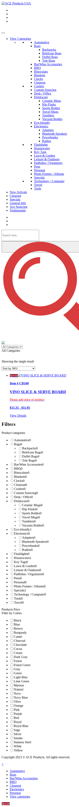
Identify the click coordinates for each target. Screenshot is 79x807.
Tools (37, 188)
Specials (39, 177)
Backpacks (49, 49)
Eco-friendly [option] (23, 529)
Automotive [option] (22, 440)
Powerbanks (50, 137)
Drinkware (41, 97)
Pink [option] (17, 709)
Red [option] (16, 718)
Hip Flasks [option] (29, 509)
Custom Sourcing (45, 90)
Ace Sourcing (18, 206)
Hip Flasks (49, 104)
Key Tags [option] (21, 562)
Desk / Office (42, 93)
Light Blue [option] (21, 677)
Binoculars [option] (21, 472)
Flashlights (41, 144)
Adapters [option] (28, 537)
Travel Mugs (50, 111)
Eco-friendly (42, 122)
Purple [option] (18, 713)
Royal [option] (17, 722)
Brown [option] (18, 628)
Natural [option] (18, 689)
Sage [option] (17, 730)
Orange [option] (18, 705)
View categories (20, 796)
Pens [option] (18, 578)
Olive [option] (17, 701)
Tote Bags (48, 60)
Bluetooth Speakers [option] (35, 541)
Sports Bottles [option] (32, 513)
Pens (37, 166)
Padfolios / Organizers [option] (29, 574)
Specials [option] (20, 590)
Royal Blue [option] (21, 726)
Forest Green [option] (22, 665)
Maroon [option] (19, 685)
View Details (18, 415)
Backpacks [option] (30, 448)
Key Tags (40, 152)
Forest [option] (18, 661)
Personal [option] (20, 582)
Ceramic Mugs (51, 100)
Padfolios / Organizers (48, 163)
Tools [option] (18, 598)
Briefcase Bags (51, 53)
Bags (37, 46)
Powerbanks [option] (31, 545)
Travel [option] (19, 602)
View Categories (20, 38)
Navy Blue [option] (21, 697)
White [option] (17, 746)
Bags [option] (18, 444)
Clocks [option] (19, 480)
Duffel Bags (50, 57)
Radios (46, 141)
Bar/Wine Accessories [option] (29, 464)
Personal (39, 170)
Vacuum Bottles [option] (33, 525)
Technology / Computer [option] (30, 594)
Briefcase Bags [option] (32, 452)
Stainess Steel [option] (22, 742)
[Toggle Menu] (3, 32)
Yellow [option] (18, 750)
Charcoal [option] (19, 640)
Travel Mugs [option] (31, 517)
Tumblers (48, 115)
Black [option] (17, 620)
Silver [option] (17, 734)
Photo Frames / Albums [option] (30, 586)
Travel (38, 185)
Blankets (39, 75)
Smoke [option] (18, 738)
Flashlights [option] (21, 554)
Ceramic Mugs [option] (32, 505)
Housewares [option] (22, 558)
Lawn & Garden (44, 155)
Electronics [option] (22, 533)
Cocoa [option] (18, 649)
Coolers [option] (20, 489)
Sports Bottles (51, 108)
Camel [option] (18, 636)
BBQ (37, 68)
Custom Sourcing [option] (26, 493)
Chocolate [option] (20, 644)
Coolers (39, 86)
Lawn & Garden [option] (25, 566)
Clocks (38, 79)
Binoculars (41, 71)
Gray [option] (17, 669)
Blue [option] (17, 624)
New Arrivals (18, 192)
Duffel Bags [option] (30, 456)
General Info (18, 203)
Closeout (39, 82)
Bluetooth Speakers (54, 133)
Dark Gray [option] (21, 657)
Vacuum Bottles (52, 119)
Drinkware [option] (21, 501)
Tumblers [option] (29, 521)
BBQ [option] (18, 468)
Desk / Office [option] (23, 497)
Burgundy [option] (20, 632)
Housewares (42, 148)
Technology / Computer (49, 181)
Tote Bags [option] (29, 460)
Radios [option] (27, 549)
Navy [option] (17, 693)
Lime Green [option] (21, 681)
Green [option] (18, 673)
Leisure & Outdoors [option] (27, 570)
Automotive (41, 42)
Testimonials (18, 210)
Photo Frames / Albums (49, 174)
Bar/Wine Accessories (48, 64)
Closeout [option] (20, 485)
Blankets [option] (20, 476)
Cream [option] (18, 653)
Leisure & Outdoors (47, 159)
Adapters (48, 130)
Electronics (41, 126)
